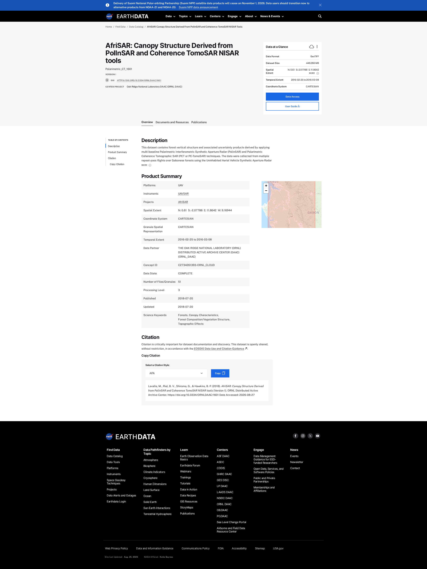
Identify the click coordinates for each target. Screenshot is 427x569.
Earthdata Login (116, 501)
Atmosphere (150, 460)
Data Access (292, 96)
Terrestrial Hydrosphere (157, 514)
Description (114, 146)
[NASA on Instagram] (303, 435)
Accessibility (239, 548)
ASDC (220, 462)
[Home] (132, 16)
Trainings (185, 477)
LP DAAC (222, 486)
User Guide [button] (291, 106)
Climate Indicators (154, 472)
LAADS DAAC (225, 492)
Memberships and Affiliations (264, 489)
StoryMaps (186, 507)
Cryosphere (150, 478)
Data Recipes (188, 495)
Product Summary (117, 152)
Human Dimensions (154, 484)
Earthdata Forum (190, 465)
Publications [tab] (199, 122)
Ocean (147, 496)
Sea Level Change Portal (231, 522)
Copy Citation (117, 164)
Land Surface (151, 490)
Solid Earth (150, 502)
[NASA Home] (109, 16)
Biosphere (149, 466)
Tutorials (185, 483)
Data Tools (113, 462)
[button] (314, 73)
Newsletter (296, 462)
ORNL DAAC (224, 504)
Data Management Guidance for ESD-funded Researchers (265, 459)
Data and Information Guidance (154, 548)
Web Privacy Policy (116, 548)
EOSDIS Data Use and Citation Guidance (219, 348)
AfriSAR (183, 202)
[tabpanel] (213, 271)
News (294, 450)
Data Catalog (136, 26)
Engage (233, 16)
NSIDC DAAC (225, 498)
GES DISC (223, 480)
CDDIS (221, 468)
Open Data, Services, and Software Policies (268, 470)
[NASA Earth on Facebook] (295, 435)
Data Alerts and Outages (121, 495)
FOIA (221, 548)
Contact (295, 468)
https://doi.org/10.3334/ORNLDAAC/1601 (139, 80)
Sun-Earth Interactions (156, 508)
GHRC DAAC (224, 474)
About (249, 16)
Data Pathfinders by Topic (156, 451)
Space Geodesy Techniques (116, 481)
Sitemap (260, 548)
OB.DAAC (222, 510)
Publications (187, 513)
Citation (112, 158)
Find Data (120, 26)
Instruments (114, 474)
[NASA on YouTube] (317, 435)
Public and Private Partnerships (264, 479)
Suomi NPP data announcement (198, 7)
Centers (215, 16)
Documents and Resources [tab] (172, 122)
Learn (198, 16)
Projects (111, 489)
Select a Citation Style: (157, 365)
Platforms (112, 468)
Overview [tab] (147, 122)
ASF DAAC (223, 456)
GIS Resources (188, 501)
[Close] (320, 5)
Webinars (185, 471)
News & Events (270, 16)
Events (294, 456)
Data (169, 16)
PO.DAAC (222, 516)
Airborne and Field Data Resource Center (231, 529)
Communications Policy (196, 548)
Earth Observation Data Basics (194, 457)
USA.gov (278, 548)
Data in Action (188, 489)
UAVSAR (183, 193)
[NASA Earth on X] (310, 435)
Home (108, 26)
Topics (183, 16)
